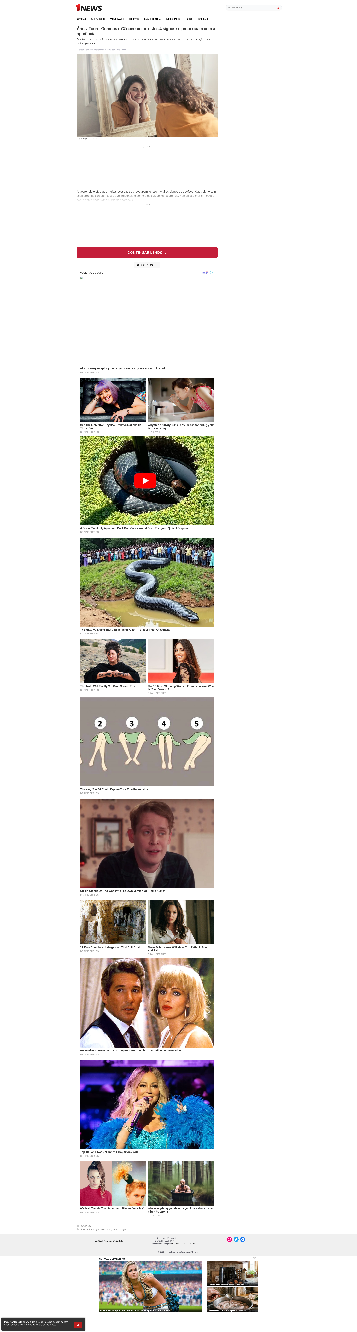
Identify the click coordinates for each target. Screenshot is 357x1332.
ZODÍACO (85, 1225)
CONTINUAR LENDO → (147, 253)
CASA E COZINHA (152, 19)
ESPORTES (134, 19)
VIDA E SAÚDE (117, 19)
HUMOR (188, 19)
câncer (91, 1229)
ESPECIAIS (202, 19)
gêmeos (100, 1229)
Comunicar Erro (145, 265)
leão (108, 1229)
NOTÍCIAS (81, 19)
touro (115, 1229)
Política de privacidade (113, 1241)
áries (83, 1229)
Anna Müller (120, 50)
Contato (98, 1241)
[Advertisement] (147, 167)
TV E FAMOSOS (98, 19)
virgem (123, 1229)
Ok (78, 1325)
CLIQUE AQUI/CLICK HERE (183, 1243)
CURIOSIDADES (173, 19)
